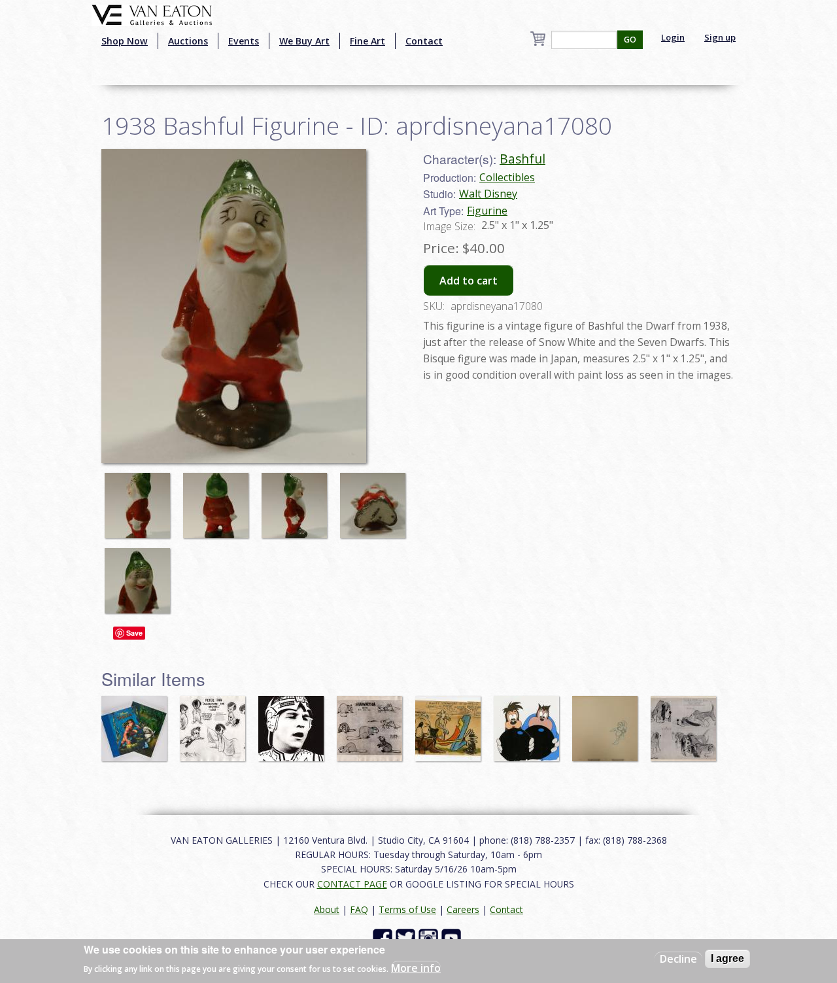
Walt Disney (488, 193)
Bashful (522, 158)
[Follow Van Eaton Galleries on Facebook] (384, 937)
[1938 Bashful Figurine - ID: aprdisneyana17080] (140, 499)
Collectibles (507, 177)
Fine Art (367, 41)
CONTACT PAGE (352, 884)
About (326, 909)
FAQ (359, 909)
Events (243, 41)
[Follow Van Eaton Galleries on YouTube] (452, 937)
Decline (678, 959)
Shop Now (124, 41)
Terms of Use (407, 909)
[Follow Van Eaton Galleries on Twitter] (407, 937)
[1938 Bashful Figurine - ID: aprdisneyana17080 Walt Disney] (233, 305)
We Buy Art (304, 41)
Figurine (487, 210)
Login (673, 37)
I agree (727, 958)
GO (630, 39)
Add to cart (468, 280)
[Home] (152, 14)
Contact (424, 41)
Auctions (188, 41)
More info (416, 967)
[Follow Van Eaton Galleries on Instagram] (429, 937)
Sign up (720, 37)
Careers (463, 909)
